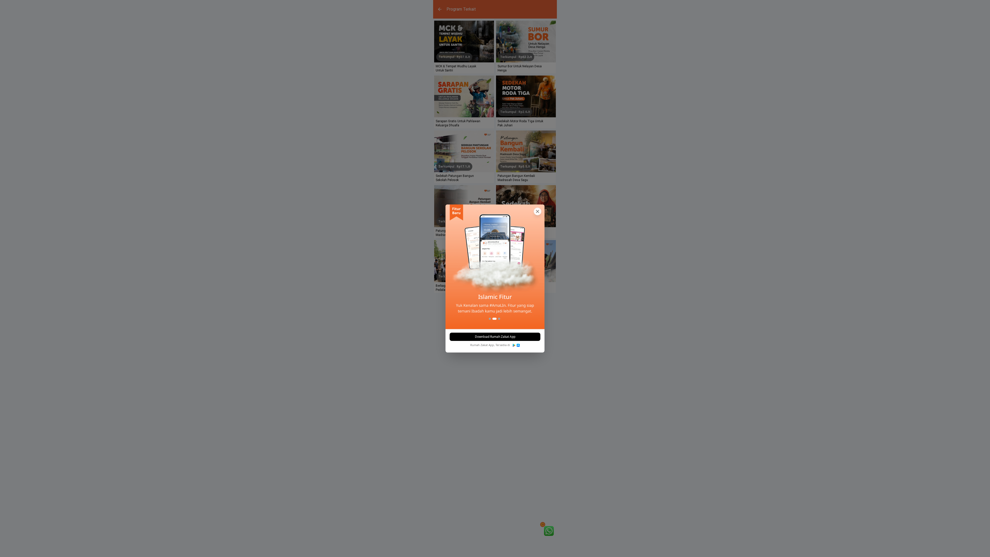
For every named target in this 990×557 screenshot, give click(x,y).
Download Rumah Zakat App (495, 336)
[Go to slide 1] (490, 319)
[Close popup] (537, 211)
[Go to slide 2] (493, 319)
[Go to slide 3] (498, 319)
